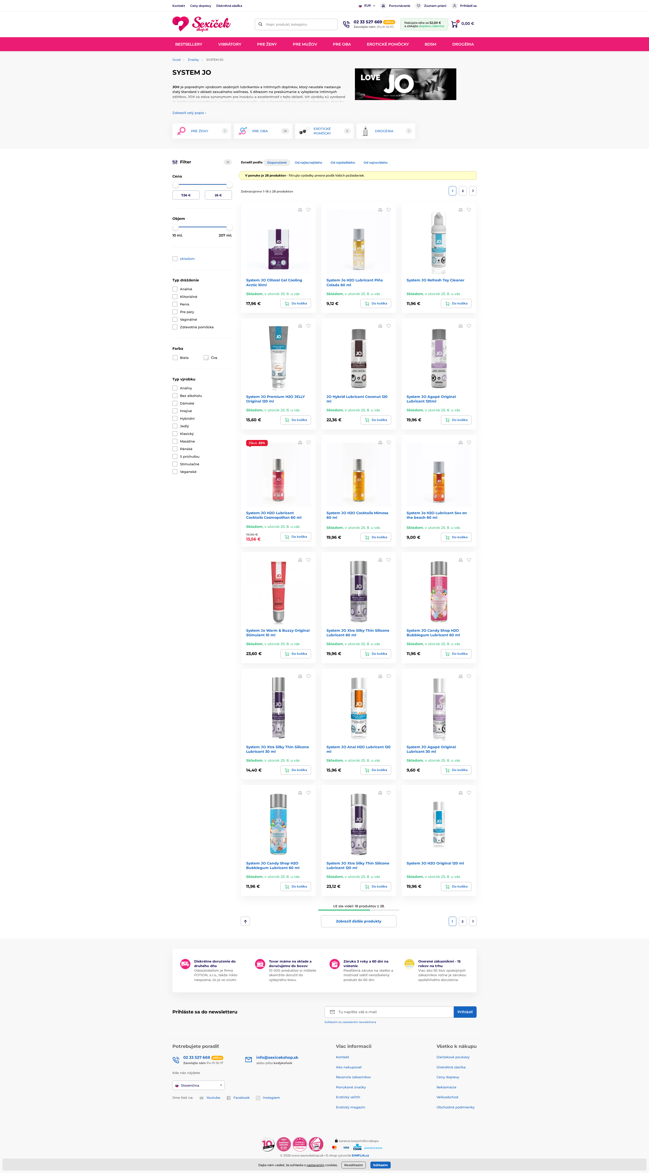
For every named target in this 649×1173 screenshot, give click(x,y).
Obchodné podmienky (456, 1107)
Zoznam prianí (435, 6)
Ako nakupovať (349, 1067)
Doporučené (276, 162)
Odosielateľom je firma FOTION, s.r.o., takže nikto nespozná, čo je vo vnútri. (215, 975)
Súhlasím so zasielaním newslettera (350, 1022)
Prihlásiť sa (468, 6)
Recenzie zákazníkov (353, 1077)
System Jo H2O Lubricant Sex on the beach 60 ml (437, 515)
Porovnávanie (399, 6)
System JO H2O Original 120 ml (435, 863)
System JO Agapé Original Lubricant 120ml (431, 398)
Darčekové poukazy (453, 1057)
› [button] (189, 113)
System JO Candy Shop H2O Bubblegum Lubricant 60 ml (433, 632)
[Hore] (245, 921)
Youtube (213, 1097)
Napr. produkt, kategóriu (286, 24)
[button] (308, 209)
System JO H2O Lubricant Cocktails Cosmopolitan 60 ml (273, 515)
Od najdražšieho (343, 162)
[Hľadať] (260, 24)
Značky (193, 60)
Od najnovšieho (376, 162)
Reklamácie (446, 1087)
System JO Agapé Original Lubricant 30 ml (431, 749)
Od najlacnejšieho (308, 162)
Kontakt (178, 6)
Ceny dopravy (200, 6)
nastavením (315, 1165)
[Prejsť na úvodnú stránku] (201, 24)
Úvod (176, 60)
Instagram (271, 1097)
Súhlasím (380, 1165)
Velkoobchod (447, 1097)
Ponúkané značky (351, 1087)
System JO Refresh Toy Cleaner (435, 280)
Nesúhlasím (353, 1165)
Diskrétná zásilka (229, 6)
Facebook (241, 1097)
